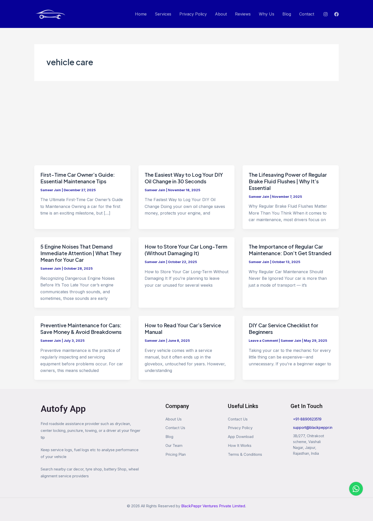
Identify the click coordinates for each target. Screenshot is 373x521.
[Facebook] (336, 14)
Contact (306, 14)
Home (141, 14)
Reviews (243, 14)
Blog (286, 14)
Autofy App (63, 409)
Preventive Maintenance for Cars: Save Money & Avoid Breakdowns (81, 328)
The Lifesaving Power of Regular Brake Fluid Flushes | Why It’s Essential (288, 181)
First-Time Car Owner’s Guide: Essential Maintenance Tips (77, 177)
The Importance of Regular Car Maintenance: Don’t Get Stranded (290, 249)
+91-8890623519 (307, 419)
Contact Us (175, 427)
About (221, 14)
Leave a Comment (263, 340)
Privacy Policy (193, 14)
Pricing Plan (175, 454)
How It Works (239, 445)
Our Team (173, 445)
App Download (240, 436)
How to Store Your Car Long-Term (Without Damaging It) (186, 249)
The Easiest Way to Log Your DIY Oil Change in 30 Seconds (184, 177)
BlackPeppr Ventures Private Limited (213, 505)
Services (163, 14)
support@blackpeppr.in (312, 427)
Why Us (266, 14)
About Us (173, 419)
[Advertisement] (186, 127)
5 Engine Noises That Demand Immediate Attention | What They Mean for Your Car (80, 253)
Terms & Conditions (245, 454)
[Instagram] (325, 14)
